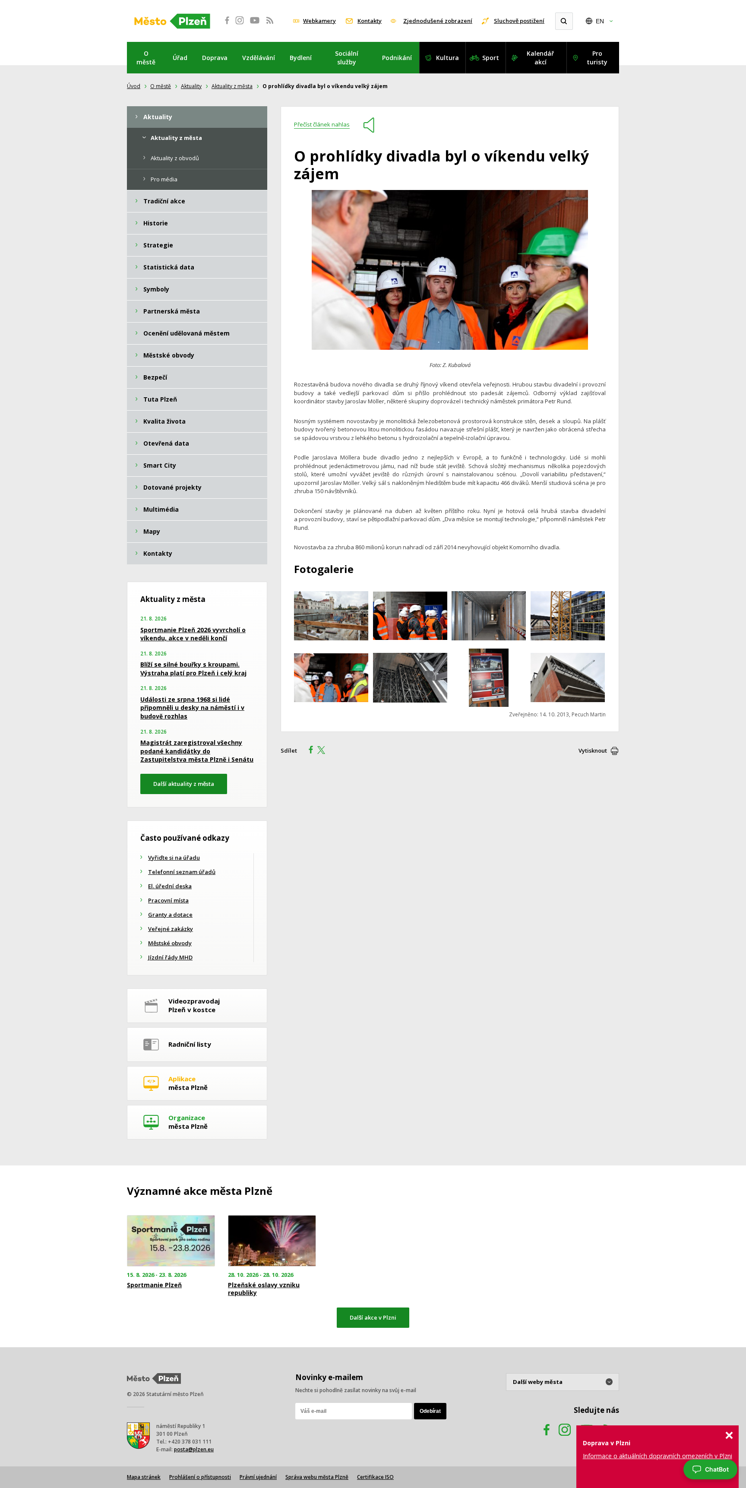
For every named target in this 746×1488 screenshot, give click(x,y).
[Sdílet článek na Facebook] (308, 751)
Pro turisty (597, 57)
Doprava (215, 58)
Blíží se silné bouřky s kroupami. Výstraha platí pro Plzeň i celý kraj (193, 668)
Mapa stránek (144, 1477)
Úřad (180, 58)
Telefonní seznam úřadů (181, 872)
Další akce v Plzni (373, 1317)
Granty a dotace (170, 914)
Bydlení (301, 58)
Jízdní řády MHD (170, 957)
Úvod (133, 86)
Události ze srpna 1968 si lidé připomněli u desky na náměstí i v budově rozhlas (192, 707)
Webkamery (319, 21)
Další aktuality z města (183, 784)
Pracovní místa (168, 900)
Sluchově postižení (519, 21)
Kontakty (369, 21)
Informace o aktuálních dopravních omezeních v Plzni (657, 1456)
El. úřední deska (170, 886)
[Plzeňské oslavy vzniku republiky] (272, 1240)
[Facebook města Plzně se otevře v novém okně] (224, 25)
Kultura (447, 58)
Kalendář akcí (540, 57)
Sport (490, 58)
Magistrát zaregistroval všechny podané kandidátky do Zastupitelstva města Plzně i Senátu (196, 750)
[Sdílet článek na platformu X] (324, 751)
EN (600, 21)
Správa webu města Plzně (316, 1477)
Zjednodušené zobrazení (437, 21)
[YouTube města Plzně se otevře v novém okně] (255, 25)
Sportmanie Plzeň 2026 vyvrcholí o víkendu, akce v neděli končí (193, 634)
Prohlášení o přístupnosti (200, 1477)
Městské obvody (170, 943)
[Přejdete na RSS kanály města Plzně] (270, 25)
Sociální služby (346, 57)
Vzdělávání (258, 58)
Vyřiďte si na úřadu (174, 857)
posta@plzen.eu (194, 1449)
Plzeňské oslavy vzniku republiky (264, 1289)
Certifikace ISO (375, 1477)
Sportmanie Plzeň (154, 1285)
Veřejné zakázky (170, 929)
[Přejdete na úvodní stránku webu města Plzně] (172, 21)
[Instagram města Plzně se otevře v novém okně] (240, 25)
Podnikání (397, 58)
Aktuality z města (232, 86)
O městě (145, 57)
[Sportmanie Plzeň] (171, 1240)
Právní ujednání (258, 1477)
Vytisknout (592, 750)
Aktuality (191, 86)
